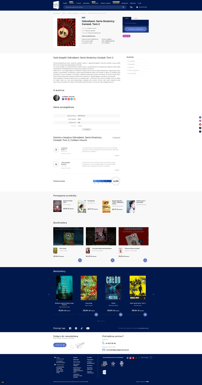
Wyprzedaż (116, 3)
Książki (65, 3)
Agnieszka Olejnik (141, 204)
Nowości (71, 3)
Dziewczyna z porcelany (141, 201)
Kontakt (89, 357)
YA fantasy (83, 13)
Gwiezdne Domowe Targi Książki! (77, 376)
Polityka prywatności (90, 362)
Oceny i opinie (132, 73)
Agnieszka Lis (91, 203)
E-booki (78, 3)
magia (126, 36)
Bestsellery (86, 3)
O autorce (131, 67)
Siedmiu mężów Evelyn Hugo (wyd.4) (64, 304)
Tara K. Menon (63, 250)
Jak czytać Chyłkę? (76, 364)
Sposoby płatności (90, 368)
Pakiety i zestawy (106, 3)
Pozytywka (91, 201)
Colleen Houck (91, 28)
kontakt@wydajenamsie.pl (117, 350)
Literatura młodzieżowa (73, 13)
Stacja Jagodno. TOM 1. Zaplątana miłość (117, 202)
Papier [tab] (127, 18)
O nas (139, 3)
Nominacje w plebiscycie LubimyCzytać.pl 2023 (78, 370)
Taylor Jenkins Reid (64, 307)
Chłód (113, 303)
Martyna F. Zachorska (131, 250)
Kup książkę (131, 61)
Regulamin (90, 359)
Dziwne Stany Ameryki (132, 248)
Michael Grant (137, 305)
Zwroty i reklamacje (90, 372)
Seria (83, 17)
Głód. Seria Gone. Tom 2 (138, 303)
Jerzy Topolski (67, 204)
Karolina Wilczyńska (117, 206)
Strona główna (56, 13)
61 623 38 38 (110, 343)
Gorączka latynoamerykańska (102, 248)
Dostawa (89, 365)
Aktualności (124, 3)
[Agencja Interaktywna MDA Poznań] (147, 381)
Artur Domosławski (97, 250)
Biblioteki (133, 3)
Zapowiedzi (95, 3)
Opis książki (131, 64)
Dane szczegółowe (133, 70)
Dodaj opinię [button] (116, 137)
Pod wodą (63, 248)
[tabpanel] (64, 295)
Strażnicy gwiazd (90, 30)
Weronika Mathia (113, 305)
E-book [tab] (136, 18)
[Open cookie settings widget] (3, 382)
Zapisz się (59, 345)
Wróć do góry (145, 357)
